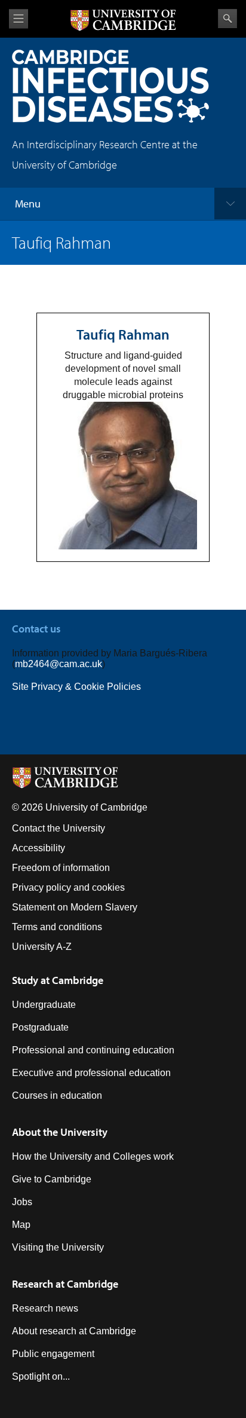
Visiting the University (58, 1247)
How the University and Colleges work (93, 1156)
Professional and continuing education (93, 1050)
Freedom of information (61, 868)
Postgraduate (40, 1027)
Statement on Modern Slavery (74, 907)
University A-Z (42, 947)
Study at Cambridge (57, 980)
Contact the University (58, 828)
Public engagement (53, 1354)
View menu (18, 19)
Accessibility (38, 848)
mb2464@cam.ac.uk (58, 664)
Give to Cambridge (51, 1179)
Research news (45, 1308)
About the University (59, 1132)
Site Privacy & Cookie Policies (76, 687)
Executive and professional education (91, 1073)
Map (21, 1225)
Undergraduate (44, 1005)
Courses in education (57, 1095)
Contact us (36, 628)
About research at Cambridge (74, 1331)
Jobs (22, 1202)
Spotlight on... (41, 1376)
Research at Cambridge (65, 1284)
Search (227, 18)
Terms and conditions (57, 927)
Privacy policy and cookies (68, 887)
